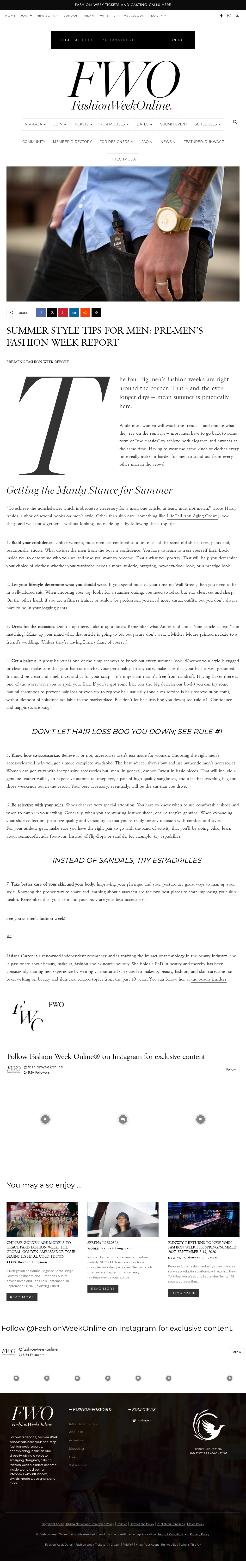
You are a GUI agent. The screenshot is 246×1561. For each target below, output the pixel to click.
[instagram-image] (45, 1119)
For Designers (114, 142)
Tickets (81, 124)
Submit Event (173, 124)
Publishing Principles (171, 1524)
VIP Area (33, 124)
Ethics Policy (195, 1524)
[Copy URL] (96, 312)
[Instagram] (229, 15)
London (71, 15)
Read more (22, 1297)
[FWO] (27, 1016)
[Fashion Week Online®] (123, 87)
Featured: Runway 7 (204, 142)
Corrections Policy (142, 1524)
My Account (135, 15)
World (93, 1248)
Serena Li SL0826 (102, 1242)
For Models (112, 124)
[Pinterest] (63, 312)
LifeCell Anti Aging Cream (192, 516)
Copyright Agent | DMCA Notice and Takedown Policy (78, 1524)
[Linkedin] (74, 312)
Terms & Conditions (171, 1534)
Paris (104, 15)
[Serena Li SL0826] (123, 1219)
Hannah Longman (32, 1262)
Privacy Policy (199, 1534)
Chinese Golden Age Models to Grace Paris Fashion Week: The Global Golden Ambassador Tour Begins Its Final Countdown (40, 1249)
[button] (235, 122)
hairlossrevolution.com (206, 691)
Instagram (146, 1420)
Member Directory (72, 142)
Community (33, 142)
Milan (88, 15)
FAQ (145, 142)
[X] (237, 15)
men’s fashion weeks (177, 379)
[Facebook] (221, 15)
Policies (122, 1524)
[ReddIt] (85, 312)
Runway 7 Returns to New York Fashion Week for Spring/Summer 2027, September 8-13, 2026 (202, 1247)
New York (46, 15)
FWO (56, 1004)
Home (10, 15)
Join (24, 15)
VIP (116, 15)
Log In (157, 15)
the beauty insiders (209, 979)
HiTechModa (123, 159)
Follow (231, 1069)
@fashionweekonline (43, 1067)
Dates (142, 124)
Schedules (206, 124)
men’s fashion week (45, 918)
